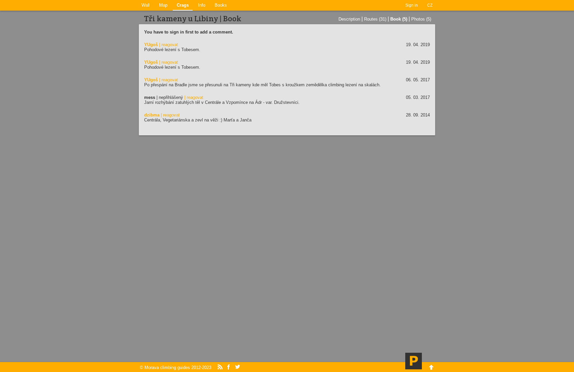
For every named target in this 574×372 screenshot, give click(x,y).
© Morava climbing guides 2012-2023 (175, 367)
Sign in (411, 5)
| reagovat (168, 44)
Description (349, 19)
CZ (429, 5)
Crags (183, 5)
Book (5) (398, 19)
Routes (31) (375, 19)
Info (201, 5)
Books (221, 5)
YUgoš (151, 44)
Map (163, 5)
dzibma (151, 114)
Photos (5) (421, 19)
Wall (146, 5)
